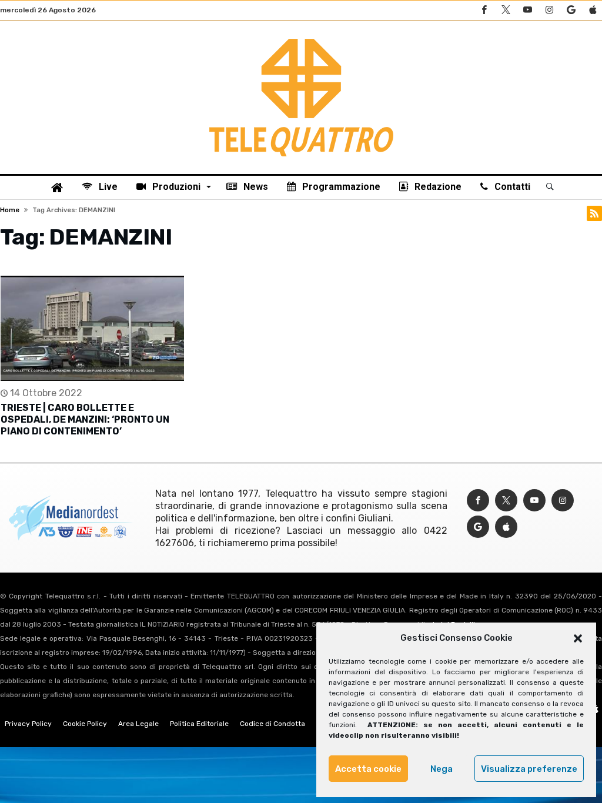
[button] (578, 638)
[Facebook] (483, 10)
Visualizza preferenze (529, 769)
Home (9, 210)
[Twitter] (505, 10)
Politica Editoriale (199, 724)
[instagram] (549, 10)
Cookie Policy (85, 724)
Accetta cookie (368, 769)
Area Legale (138, 724)
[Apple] (592, 10)
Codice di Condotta (272, 724)
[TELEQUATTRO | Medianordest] (301, 38)
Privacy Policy (28, 724)
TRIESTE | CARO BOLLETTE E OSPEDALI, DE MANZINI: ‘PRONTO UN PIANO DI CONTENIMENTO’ (85, 419)
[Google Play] (570, 10)
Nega (441, 769)
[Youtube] (527, 10)
